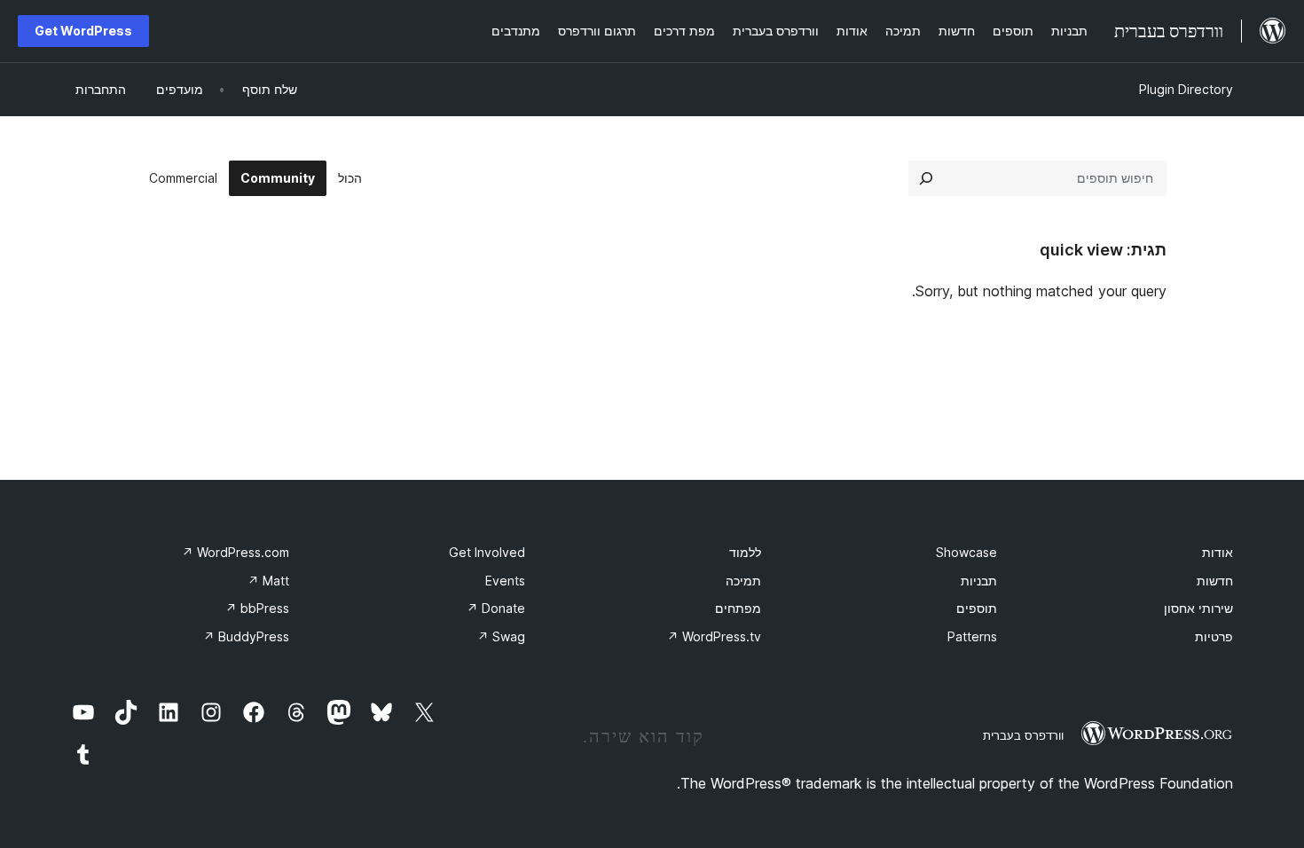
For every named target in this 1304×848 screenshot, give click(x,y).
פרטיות (1214, 636)
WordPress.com (235, 552)
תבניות (979, 580)
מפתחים (738, 608)
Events (505, 580)
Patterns (972, 636)
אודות (1217, 552)
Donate (496, 608)
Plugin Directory (1186, 89)
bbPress (257, 608)
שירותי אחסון (1198, 608)
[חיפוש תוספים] (926, 178)
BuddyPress (246, 636)
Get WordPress (83, 30)
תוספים (976, 608)
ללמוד (745, 552)
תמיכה (743, 580)
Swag (501, 636)
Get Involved (487, 552)
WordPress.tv (714, 636)
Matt (268, 580)
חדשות (1215, 580)
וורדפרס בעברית (1023, 735)
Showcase (966, 552)
